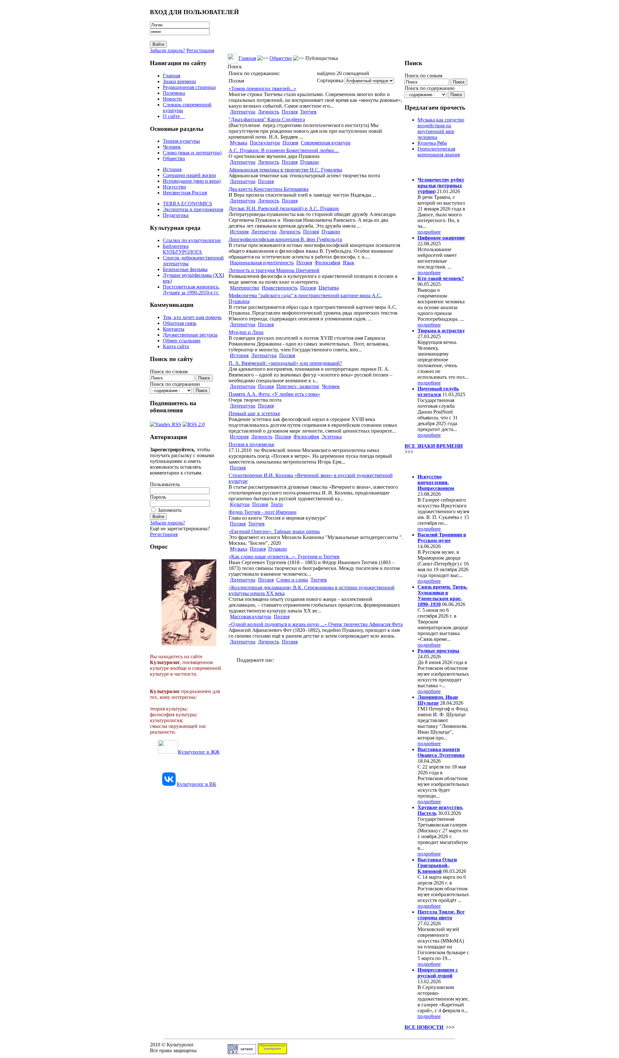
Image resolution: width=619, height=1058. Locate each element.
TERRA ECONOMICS (187, 203)
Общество (174, 158)
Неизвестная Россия (185, 192)
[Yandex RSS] (165, 423)
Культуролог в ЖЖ (199, 752)
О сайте (174, 116)
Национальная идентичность (262, 262)
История (172, 169)
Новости (172, 99)
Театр (276, 504)
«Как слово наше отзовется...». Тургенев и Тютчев (284, 556)
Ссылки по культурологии (192, 240)
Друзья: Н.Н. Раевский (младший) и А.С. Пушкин (284, 208)
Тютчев (308, 111)
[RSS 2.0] (193, 423)
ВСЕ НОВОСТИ (424, 1027)
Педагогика (176, 215)
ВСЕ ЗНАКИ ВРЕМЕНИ (434, 446)
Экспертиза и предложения (193, 209)
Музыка (238, 142)
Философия (327, 262)
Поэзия (290, 111)
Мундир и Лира (246, 332)
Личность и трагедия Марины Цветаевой (274, 270)
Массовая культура (250, 616)
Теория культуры (181, 141)
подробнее (429, 232)
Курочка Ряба (432, 143)
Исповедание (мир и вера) (192, 181)
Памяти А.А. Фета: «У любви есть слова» (274, 394)
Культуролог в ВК (196, 784)
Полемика (174, 93)
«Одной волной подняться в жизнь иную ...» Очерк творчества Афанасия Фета (316, 624)
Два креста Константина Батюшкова (269, 189)
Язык (348, 262)
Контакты (173, 329)
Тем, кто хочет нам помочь (192, 317)
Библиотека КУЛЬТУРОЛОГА (182, 249)
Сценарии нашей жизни (189, 175)
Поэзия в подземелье (251, 444)
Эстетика (331, 436)
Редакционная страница (189, 87)
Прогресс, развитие (297, 386)
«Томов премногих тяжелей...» (262, 88)
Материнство (244, 287)
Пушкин (309, 162)
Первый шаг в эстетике (254, 413)
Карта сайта (176, 346)
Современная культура (325, 142)
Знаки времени (179, 81)
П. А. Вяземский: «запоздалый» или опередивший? (285, 363)
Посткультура (265, 142)
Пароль (158, 497)
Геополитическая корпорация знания (439, 151)
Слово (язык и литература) (192, 152)
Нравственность (280, 287)
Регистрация (200, 50)
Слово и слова (292, 580)
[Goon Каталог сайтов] (242, 1052)
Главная (171, 75)
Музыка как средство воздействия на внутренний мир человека (441, 128)
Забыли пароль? (167, 50)
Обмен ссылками (182, 340)
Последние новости (431, 464)
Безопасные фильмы (185, 269)
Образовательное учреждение (272, 1047)
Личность (268, 111)
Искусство (174, 187)
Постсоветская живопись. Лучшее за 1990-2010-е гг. (191, 289)
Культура (240, 504)
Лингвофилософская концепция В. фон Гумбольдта (285, 239)
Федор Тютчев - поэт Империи (263, 512)
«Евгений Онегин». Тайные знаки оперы (274, 531)
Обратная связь (179, 323)
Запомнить (170, 510)
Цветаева (329, 287)
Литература (242, 111)
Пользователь (165, 484)
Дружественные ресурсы (190, 335)
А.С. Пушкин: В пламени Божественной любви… (284, 150)
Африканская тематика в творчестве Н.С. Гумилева (285, 169)
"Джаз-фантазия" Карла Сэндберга (267, 119)
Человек (172, 147)
